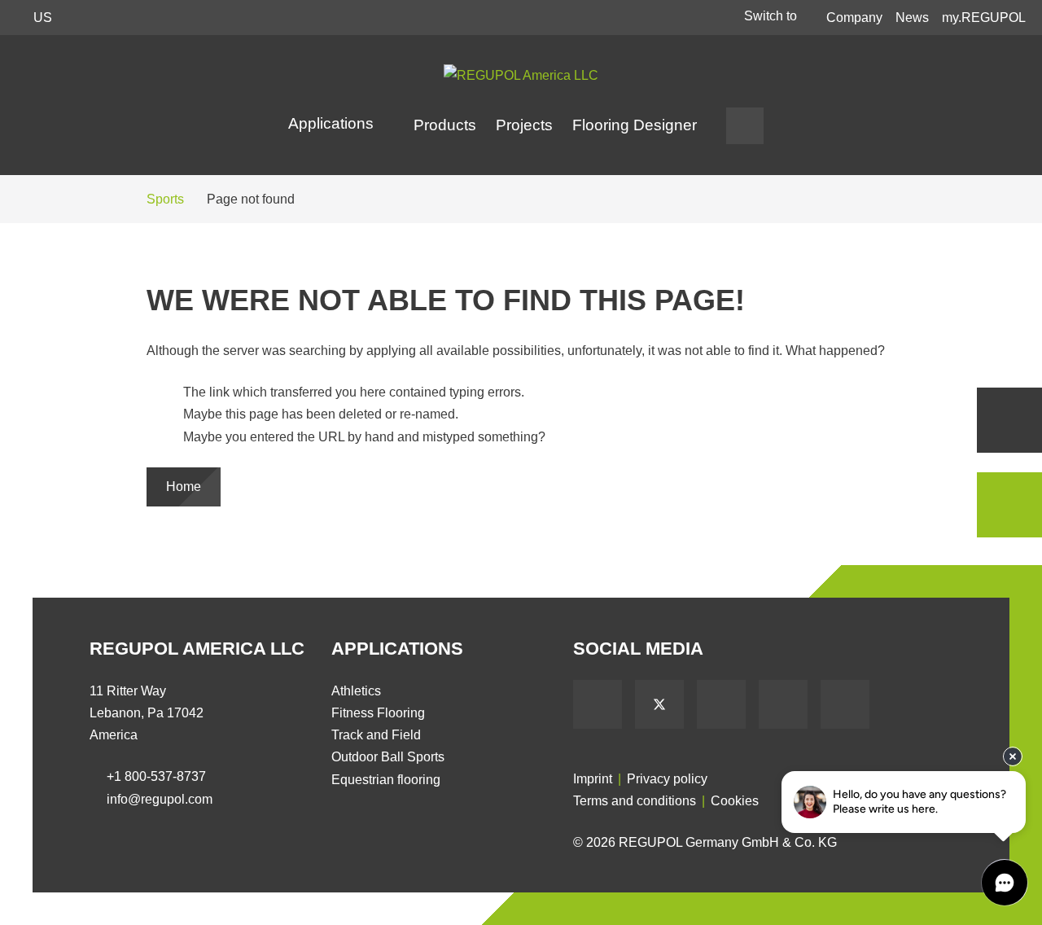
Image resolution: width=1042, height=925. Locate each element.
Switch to (772, 16)
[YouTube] (721, 704)
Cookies (735, 801)
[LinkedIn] (783, 704)
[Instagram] (845, 704)
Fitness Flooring (378, 713)
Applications (333, 123)
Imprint (592, 779)
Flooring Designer (634, 125)
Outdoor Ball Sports (387, 757)
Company (854, 17)
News (912, 17)
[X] (659, 704)
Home (183, 486)
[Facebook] (597, 704)
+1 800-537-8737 (156, 776)
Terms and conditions (634, 801)
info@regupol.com (159, 799)
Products (445, 125)
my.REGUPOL (984, 17)
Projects (524, 125)
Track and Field (376, 735)
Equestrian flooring (385, 780)
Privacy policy (667, 779)
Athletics (356, 691)
